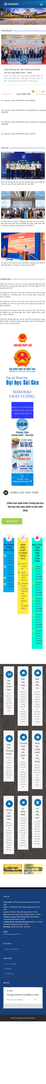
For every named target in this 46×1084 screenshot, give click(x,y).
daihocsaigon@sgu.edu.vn (12, 934)
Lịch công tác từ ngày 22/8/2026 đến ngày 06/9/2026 (18, 100)
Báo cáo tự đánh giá (24, 566)
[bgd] (22, 348)
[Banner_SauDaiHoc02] (22, 437)
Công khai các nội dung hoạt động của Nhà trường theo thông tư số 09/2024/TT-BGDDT (25, 596)
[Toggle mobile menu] (41, 4)
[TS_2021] (22, 450)
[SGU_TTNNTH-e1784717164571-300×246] (22, 419)
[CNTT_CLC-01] (22, 462)
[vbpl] (22, 334)
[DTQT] (22, 474)
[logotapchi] (22, 375)
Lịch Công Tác (9, 973)
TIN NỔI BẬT (6, 31)
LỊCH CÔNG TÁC (23, 94)
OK (35, 1000)
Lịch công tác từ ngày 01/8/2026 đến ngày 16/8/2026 (18, 134)
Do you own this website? (15, 1000)
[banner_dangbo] (12, 869)
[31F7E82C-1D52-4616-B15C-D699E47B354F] (22, 403)
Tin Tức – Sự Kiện (10, 964)
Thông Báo (8, 969)
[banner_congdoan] (33, 869)
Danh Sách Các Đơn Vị (12, 949)
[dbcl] (22, 389)
